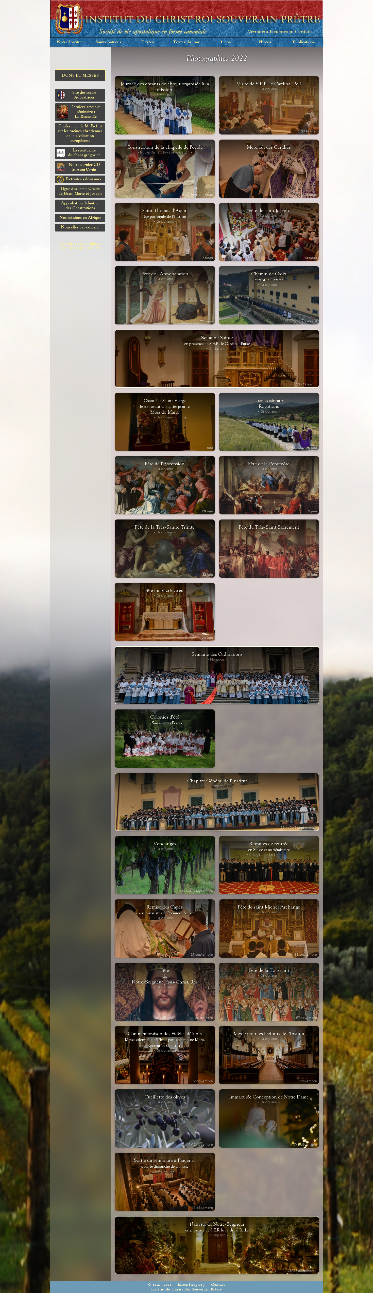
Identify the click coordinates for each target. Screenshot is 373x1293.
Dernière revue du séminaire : (85, 112)
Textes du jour (186, 42)
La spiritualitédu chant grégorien (84, 152)
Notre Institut (69, 42)
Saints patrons (108, 42)
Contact (218, 1284)
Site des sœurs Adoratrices (84, 95)
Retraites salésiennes (83, 179)
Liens (226, 42)
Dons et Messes (80, 76)
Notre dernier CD (84, 167)
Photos (265, 42)
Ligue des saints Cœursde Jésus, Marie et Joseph (80, 191)
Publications (304, 42)
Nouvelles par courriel (80, 227)
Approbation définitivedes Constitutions (80, 205)
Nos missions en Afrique (80, 218)
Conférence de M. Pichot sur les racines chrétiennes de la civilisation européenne (80, 133)
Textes (147, 42)
